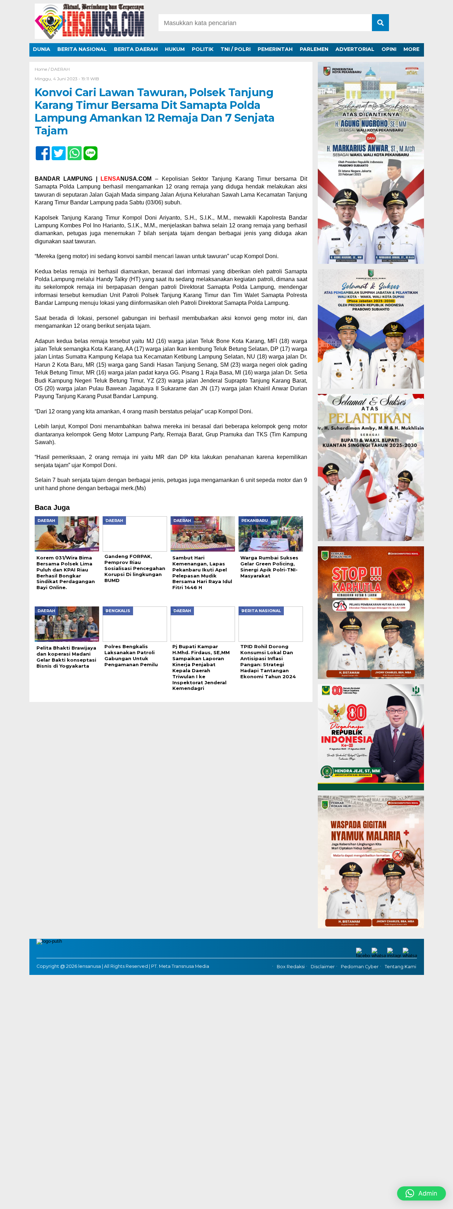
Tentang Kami (400, 966)
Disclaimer (323, 966)
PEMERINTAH (275, 49)
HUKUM (175, 49)
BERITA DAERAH (136, 49)
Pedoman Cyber (360, 966)
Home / (43, 69)
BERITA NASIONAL (82, 49)
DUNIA (41, 49)
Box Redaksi (291, 966)
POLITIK (202, 49)
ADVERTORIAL (355, 49)
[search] (380, 22)
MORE (411, 49)
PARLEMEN (314, 49)
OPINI (389, 49)
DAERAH (60, 69)
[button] (421, 1193)
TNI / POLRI (235, 49)
